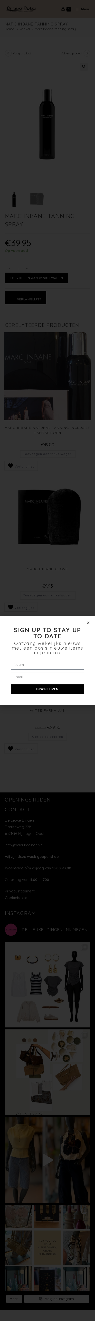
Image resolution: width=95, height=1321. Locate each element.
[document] (47, 660)
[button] (88, 623)
